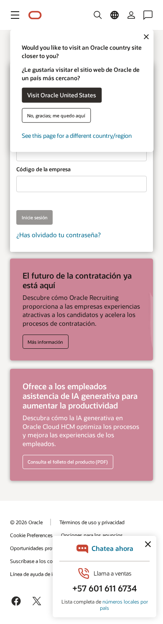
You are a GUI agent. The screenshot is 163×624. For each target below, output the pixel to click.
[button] (15, 15)
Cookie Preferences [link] (31, 535)
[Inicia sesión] (131, 15)
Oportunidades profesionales (42, 548)
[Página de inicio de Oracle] (35, 15)
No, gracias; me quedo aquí (56, 115)
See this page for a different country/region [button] (77, 135)
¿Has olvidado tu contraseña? (58, 235)
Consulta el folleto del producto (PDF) (68, 462)
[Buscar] (98, 15)
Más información (45, 342)
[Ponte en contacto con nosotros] (148, 15)
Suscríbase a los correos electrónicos (51, 561)
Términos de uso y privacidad (92, 522)
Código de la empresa (43, 169)
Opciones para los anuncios (92, 535)
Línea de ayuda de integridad (42, 574)
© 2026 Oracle (26, 522)
